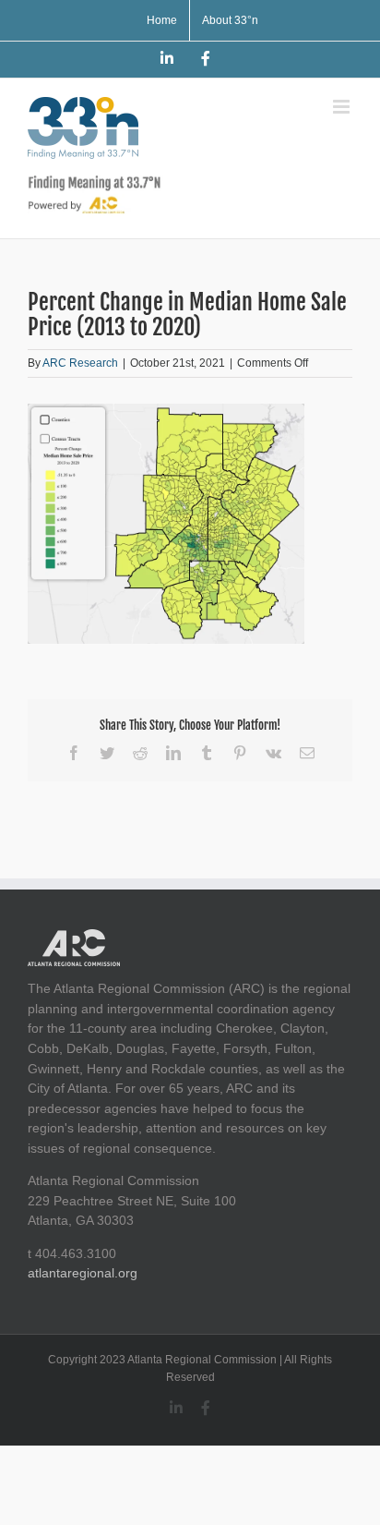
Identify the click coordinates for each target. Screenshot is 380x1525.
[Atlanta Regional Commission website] (74, 938)
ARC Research (80, 363)
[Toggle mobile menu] (342, 106)
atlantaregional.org (82, 1272)
